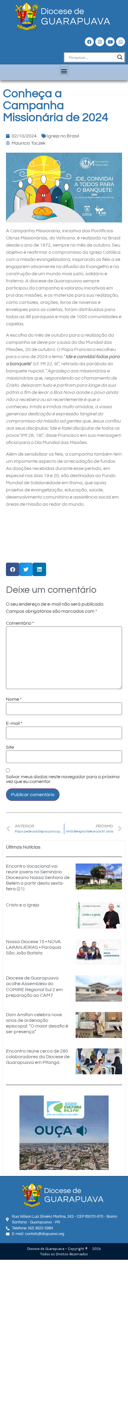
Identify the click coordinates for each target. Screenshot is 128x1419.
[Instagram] (99, 41)
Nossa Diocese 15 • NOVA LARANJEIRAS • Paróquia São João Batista (33, 947)
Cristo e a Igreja (22, 905)
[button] (64, 71)
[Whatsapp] (120, 41)
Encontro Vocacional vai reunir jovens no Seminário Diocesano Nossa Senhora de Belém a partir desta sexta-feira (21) (38, 878)
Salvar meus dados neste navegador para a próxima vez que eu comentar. (63, 779)
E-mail (14, 723)
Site (10, 747)
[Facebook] (89, 41)
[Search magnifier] (120, 57)
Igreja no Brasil (63, 136)
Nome (14, 699)
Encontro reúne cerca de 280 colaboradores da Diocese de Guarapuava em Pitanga (38, 1057)
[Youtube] (110, 41)
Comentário (20, 623)
